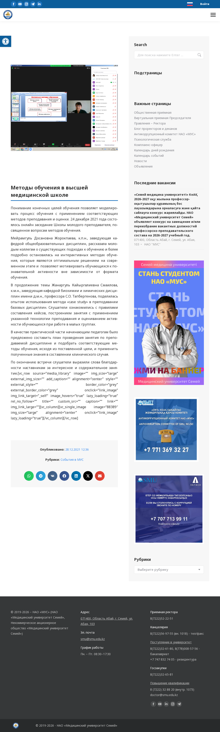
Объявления (143, 166)
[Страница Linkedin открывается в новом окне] (39, 4)
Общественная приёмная (152, 112)
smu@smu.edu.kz (93, 639)
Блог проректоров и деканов (155, 129)
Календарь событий (149, 156)
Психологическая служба (152, 139)
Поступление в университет (171, 642)
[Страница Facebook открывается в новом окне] (13, 4)
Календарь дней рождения (154, 150)
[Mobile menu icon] (213, 14)
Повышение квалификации (169, 683)
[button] (5, 41)
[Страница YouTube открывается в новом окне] (20, 4)
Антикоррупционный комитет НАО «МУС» (165, 134)
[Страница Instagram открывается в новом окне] (26, 4)
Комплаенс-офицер (148, 145)
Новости (140, 161)
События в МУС (72, 460)
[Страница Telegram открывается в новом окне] (33, 4)
